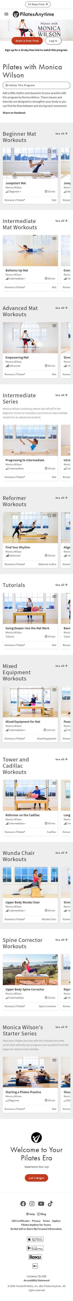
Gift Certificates (21, 1220)
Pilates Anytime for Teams (36, 1224)
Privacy (36, 1220)
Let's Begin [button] (36, 1178)
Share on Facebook (14, 112)
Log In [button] (53, 40)
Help (32, 1214)
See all (60, 133)
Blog (43, 1214)
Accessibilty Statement (36, 1280)
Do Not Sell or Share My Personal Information (36, 1228)
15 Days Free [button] (36, 4)
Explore (56, 1220)
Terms (46, 1220)
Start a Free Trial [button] (27, 40)
